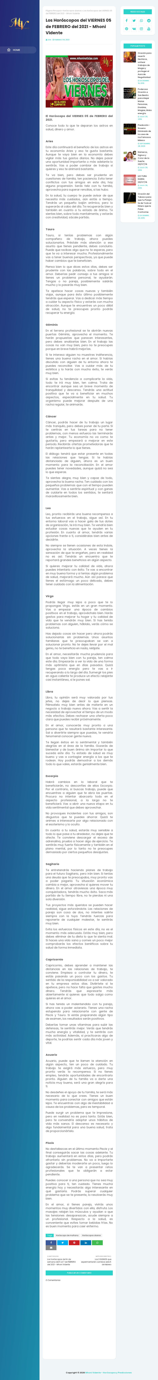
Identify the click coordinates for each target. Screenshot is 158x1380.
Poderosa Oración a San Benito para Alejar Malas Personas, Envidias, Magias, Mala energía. (145, 101)
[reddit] (149, 20)
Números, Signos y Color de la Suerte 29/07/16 (143, 158)
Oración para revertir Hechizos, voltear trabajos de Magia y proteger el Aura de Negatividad (144, 65)
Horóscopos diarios (72, 10)
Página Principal (53, 10)
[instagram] (141, 28)
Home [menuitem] (16, 50)
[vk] (134, 28)
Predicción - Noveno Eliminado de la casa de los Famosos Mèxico (144, 133)
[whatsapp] (141, 20)
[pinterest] (126, 28)
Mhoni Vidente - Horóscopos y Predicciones (108, 1372)
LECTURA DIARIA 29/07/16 (142, 179)
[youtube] (149, 28)
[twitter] (134, 20)
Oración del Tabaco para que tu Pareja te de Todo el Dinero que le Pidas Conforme (144, 202)
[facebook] (126, 20)
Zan (49, 39)
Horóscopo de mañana (67, 1235)
